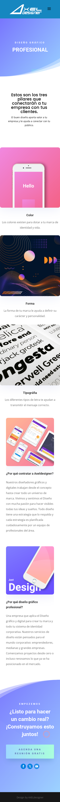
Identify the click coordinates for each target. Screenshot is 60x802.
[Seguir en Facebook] (23, 766)
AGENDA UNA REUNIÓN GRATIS (30, 751)
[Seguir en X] (30, 766)
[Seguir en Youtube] (36, 766)
